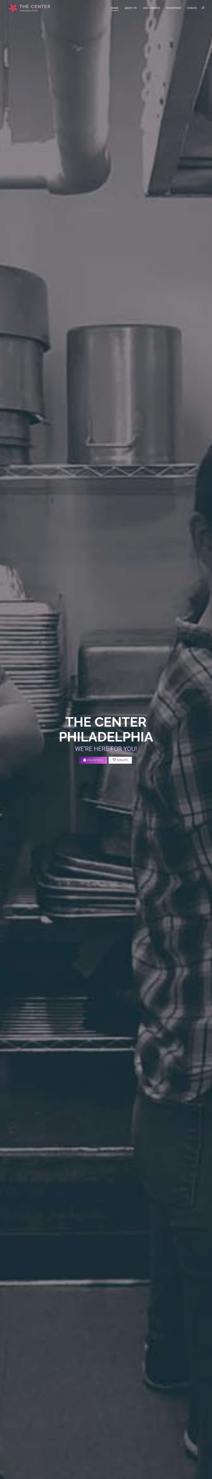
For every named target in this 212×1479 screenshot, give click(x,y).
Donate (122, 760)
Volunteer (95, 760)
